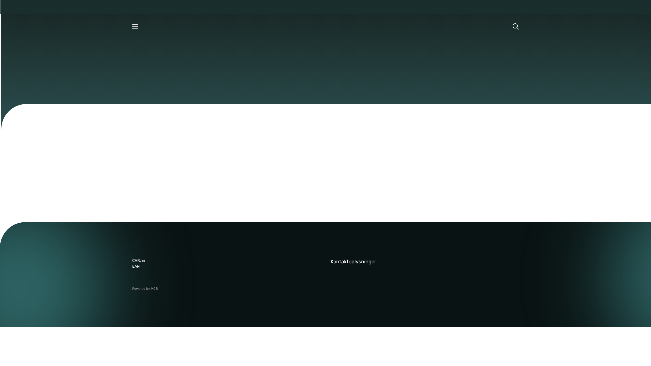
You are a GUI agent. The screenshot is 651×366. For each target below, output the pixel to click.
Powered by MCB (145, 289)
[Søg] (516, 26)
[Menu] (135, 26)
